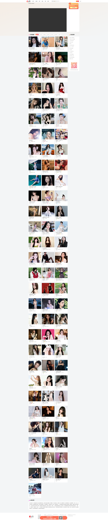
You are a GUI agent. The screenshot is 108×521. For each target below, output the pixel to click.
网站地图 (39, 517)
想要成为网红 (71, 58)
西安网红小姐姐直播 (72, 39)
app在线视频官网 (72, 45)
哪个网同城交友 (72, 51)
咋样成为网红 (71, 42)
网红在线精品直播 (72, 57)
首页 (33, 1)
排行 (39, 1)
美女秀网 (71, 49)
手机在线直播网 (72, 54)
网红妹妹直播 (71, 48)
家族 (48, 1)
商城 (42, 1)
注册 (80, 1)
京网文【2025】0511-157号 (63, 514)
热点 (30, 3)
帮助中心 (39, 518)
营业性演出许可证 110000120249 (72, 514)
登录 (77, 1)
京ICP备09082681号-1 (55, 514)
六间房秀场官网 (72, 40)
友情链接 (39, 516)
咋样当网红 (71, 52)
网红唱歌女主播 (72, 55)
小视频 (36, 1)
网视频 (70, 43)
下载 (45, 1)
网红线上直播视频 (72, 37)
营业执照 (45, 514)
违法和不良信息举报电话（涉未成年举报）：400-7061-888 (50, 518)
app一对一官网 (71, 46)
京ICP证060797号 (50, 514)
